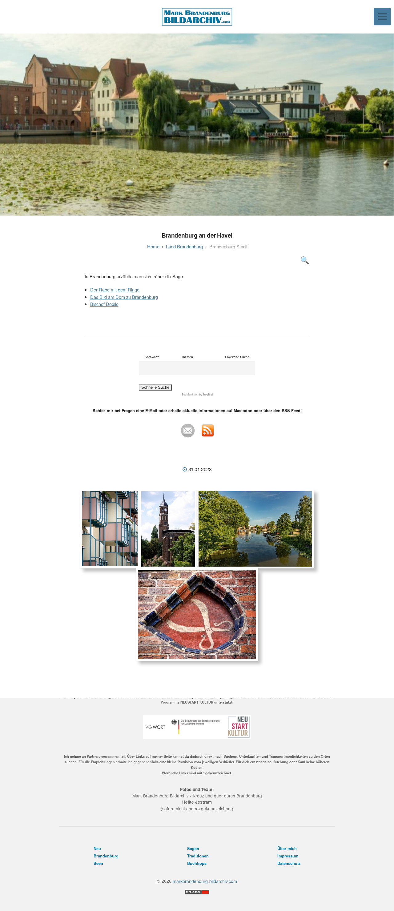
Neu (97, 848)
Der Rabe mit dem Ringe (114, 289)
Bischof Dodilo (104, 304)
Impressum (287, 856)
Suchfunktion (190, 394)
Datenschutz (288, 863)
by (205, 394)
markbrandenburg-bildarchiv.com (205, 880)
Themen (187, 357)
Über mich (287, 848)
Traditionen (198, 856)
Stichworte (152, 357)
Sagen (193, 848)
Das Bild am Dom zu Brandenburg (124, 297)
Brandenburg (106, 856)
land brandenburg (184, 246)
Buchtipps (197, 863)
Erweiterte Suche (237, 357)
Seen (98, 863)
